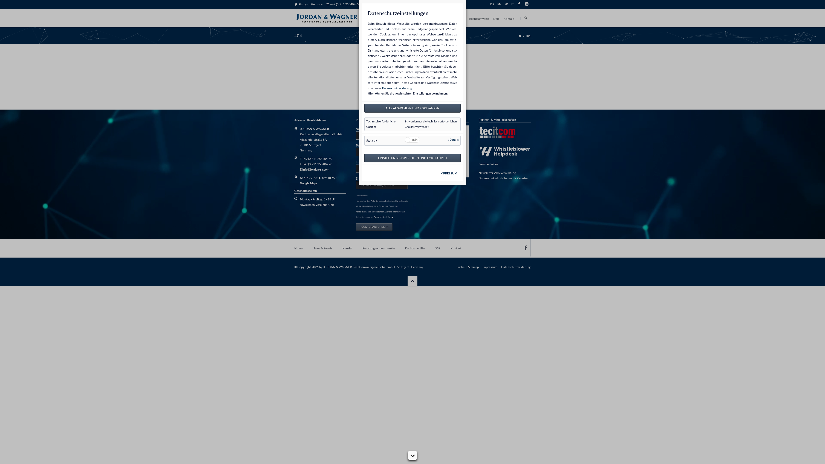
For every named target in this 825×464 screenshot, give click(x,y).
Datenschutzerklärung (397, 88)
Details (454, 139)
